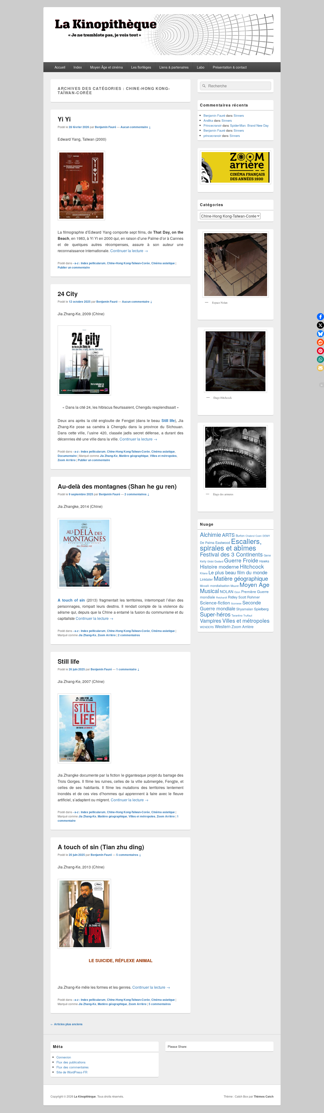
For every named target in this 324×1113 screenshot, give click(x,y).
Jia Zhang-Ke (109, 456)
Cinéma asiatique (163, 263)
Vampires (210, 620)
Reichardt (221, 597)
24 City (68, 293)
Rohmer (253, 596)
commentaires (129, 635)
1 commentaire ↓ (127, 669)
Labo (200, 67)
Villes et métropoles (163, 456)
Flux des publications (71, 1062)
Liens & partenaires (174, 67)
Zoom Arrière (67, 460)
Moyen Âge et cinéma (106, 67)
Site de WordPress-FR (71, 1072)
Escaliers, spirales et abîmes (231, 544)
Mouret (235, 586)
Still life (168, 420)
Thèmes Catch (263, 1096)
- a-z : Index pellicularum (89, 263)
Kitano (204, 573)
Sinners (239, 115)
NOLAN (226, 591)
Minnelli (204, 586)
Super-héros (215, 614)
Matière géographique (133, 456)
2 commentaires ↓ (137, 494)
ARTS (228, 534)
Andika (208, 120)
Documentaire (67, 456)
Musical (209, 591)
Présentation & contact (230, 67)
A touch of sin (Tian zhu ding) (101, 846)
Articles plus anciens (67, 1024)
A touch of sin (71, 600)
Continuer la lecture (129, 250)
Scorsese (236, 603)
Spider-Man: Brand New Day (249, 125)
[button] (320, 316)
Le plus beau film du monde (237, 572)
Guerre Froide (241, 560)
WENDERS (207, 627)
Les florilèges (141, 67)
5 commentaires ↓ (128, 855)
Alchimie (210, 534)
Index (78, 67)
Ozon (237, 592)
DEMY (266, 536)
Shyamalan (244, 609)
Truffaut (247, 615)
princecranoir (212, 135)
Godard (218, 561)
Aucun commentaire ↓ (135, 127)
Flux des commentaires (72, 1067)
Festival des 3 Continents (231, 554)
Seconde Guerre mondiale (230, 605)
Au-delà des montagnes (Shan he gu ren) (117, 486)
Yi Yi (64, 119)
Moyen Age (254, 584)
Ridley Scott (237, 596)
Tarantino (236, 615)
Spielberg (261, 608)
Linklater (206, 579)
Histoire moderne (219, 566)
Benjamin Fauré (105, 127)
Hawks (264, 561)
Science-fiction (215, 602)
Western (223, 626)
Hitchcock (252, 566)
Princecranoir (213, 125)
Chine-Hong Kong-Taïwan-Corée (128, 263)
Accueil (60, 67)
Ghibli (210, 561)
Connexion (63, 1057)
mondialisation (220, 585)
